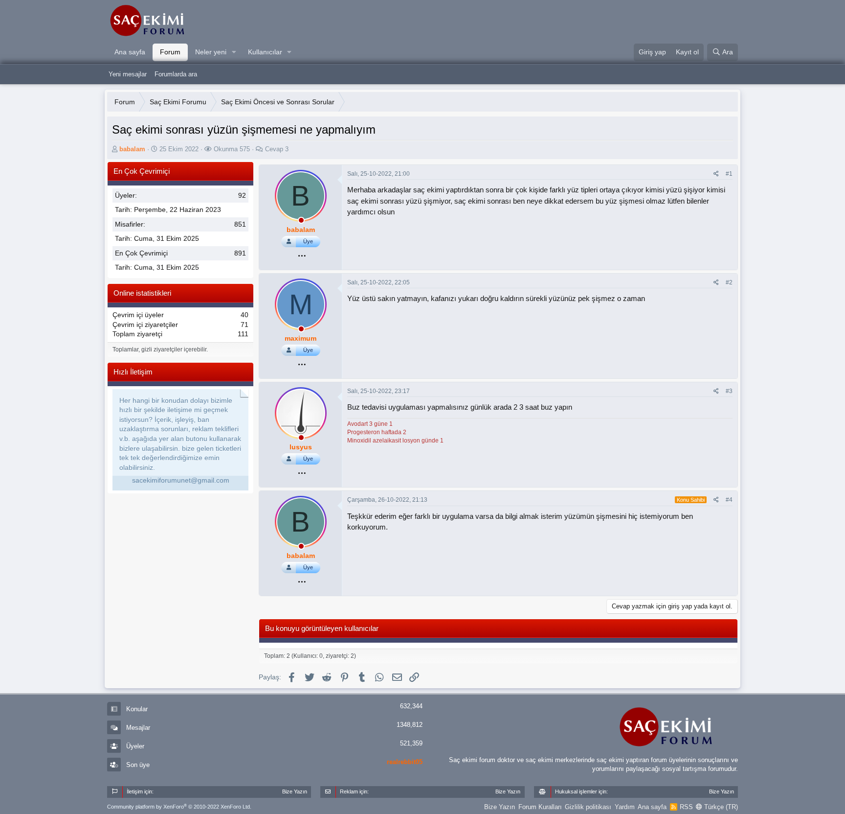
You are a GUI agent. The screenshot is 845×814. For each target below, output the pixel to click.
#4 (729, 499)
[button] (234, 52)
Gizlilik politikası (588, 807)
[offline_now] (301, 222)
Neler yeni (210, 52)
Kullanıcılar (265, 52)
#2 (729, 282)
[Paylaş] (716, 174)
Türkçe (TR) (720, 807)
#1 (729, 173)
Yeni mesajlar (128, 74)
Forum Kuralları (540, 807)
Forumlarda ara (176, 74)
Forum (170, 52)
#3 (729, 391)
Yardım (625, 807)
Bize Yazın (499, 807)
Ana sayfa (129, 52)
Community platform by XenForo (179, 807)
